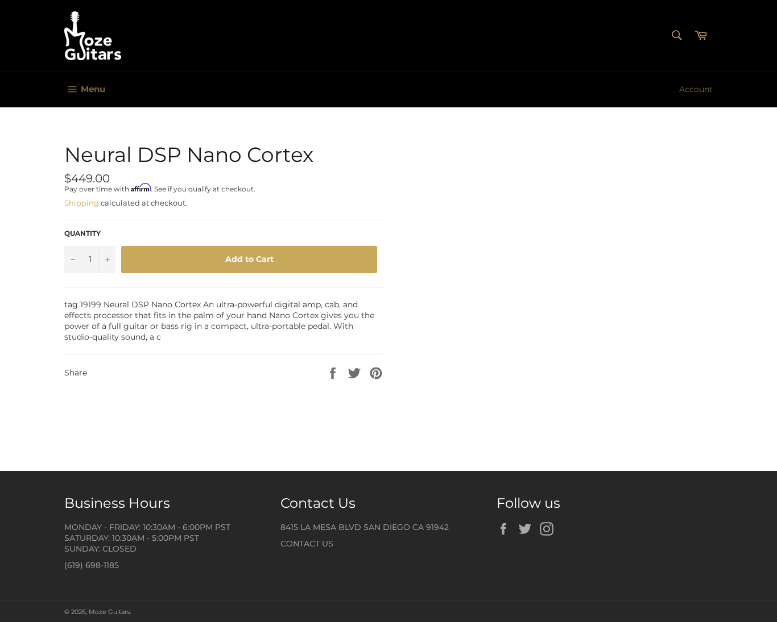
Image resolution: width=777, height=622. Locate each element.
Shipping (81, 202)
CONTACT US (306, 543)
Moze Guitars (109, 612)
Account (696, 89)
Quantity (82, 233)
